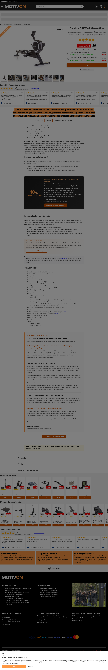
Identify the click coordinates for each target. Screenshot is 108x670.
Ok (14, 666)
